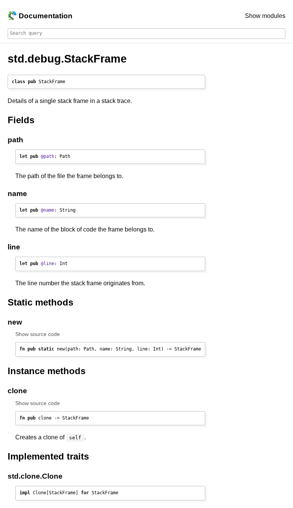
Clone (52, 476)
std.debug (34, 59)
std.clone (24, 476)
